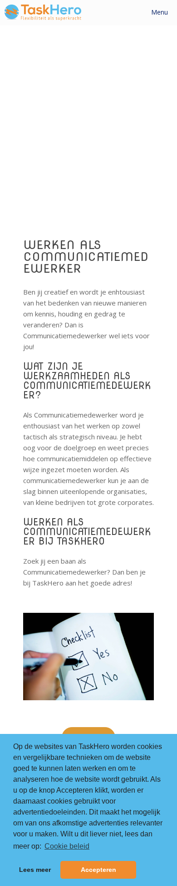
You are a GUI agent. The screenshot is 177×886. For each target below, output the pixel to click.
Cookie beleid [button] (66, 846)
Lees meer (35, 869)
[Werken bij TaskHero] (43, 13)
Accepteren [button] (98, 869)
